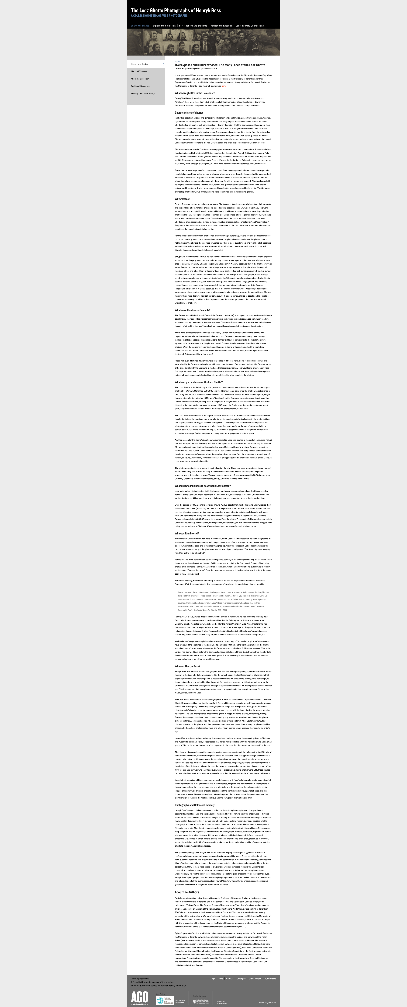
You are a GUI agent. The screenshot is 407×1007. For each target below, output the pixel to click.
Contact (229, 978)
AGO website (270, 978)
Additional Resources (140, 86)
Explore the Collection (164, 25)
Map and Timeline (139, 71)
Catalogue (241, 978)
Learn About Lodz (140, 25)
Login (212, 978)
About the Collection (140, 78)
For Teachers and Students (193, 25)
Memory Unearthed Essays (143, 93)
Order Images (255, 978)
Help (221, 978)
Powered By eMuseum (267, 1002)
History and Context (139, 64)
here (224, 86)
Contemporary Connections (250, 25)
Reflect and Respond (221, 25)
